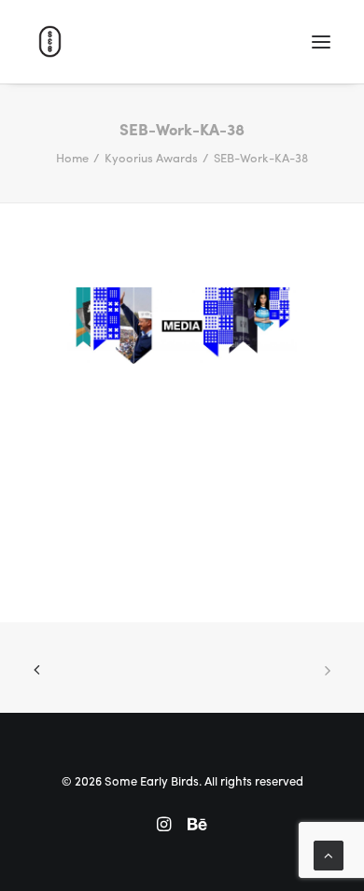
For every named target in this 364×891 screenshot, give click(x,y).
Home (72, 157)
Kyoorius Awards (151, 157)
